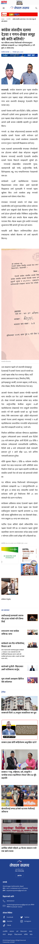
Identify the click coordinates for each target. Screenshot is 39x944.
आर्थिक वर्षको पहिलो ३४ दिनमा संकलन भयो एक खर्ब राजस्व (19, 849)
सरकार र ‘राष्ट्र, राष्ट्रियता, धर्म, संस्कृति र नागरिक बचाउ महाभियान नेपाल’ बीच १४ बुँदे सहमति (18, 775)
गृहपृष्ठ (2, 19)
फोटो (4, 934)
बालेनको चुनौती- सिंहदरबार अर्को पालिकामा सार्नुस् (12, 668)
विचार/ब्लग (23, 931)
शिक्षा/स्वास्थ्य (18, 934)
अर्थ (17, 931)
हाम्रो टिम (20, 876)
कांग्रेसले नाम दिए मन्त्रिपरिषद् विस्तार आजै (12, 645)
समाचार (12, 931)
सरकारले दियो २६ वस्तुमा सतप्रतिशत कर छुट (19, 713)
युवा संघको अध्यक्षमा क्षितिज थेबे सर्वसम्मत (12, 680)
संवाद (30, 931)
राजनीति (8, 19)
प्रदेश (31, 934)
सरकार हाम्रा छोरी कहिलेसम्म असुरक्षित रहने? (19, 742)
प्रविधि (26, 934)
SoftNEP (12, 942)
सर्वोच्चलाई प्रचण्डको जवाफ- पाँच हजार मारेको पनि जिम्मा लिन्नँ (12, 618)
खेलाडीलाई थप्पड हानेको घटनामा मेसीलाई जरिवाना (18, 810)
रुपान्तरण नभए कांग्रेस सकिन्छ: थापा (10, 632)
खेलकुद (10, 934)
